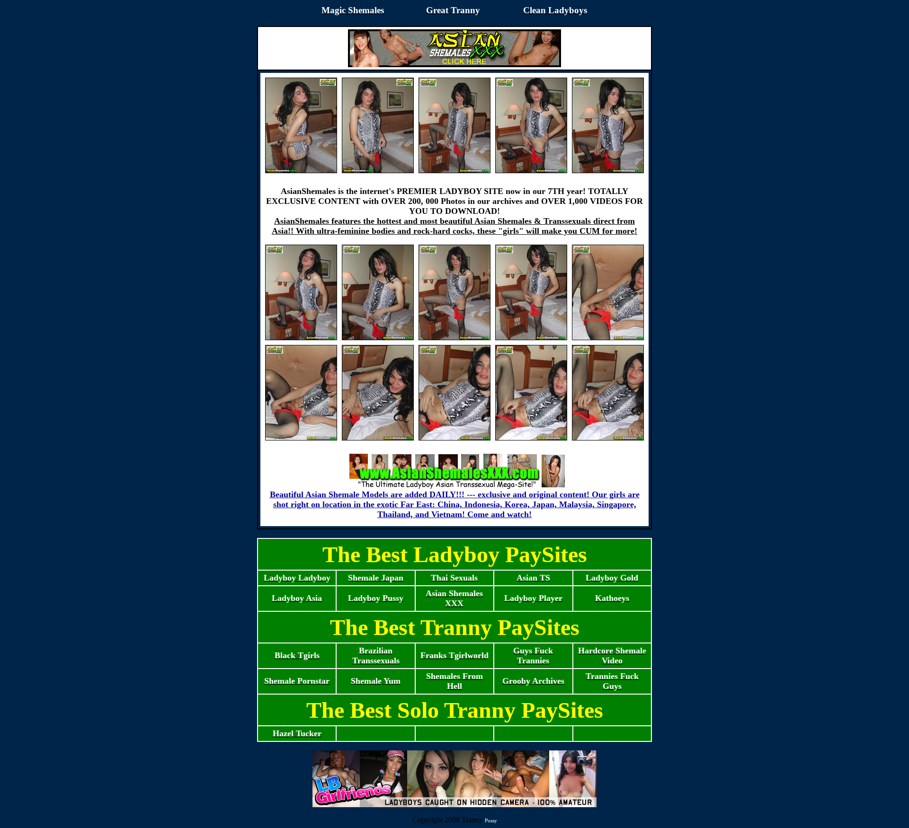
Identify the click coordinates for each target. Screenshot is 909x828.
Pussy (491, 820)
